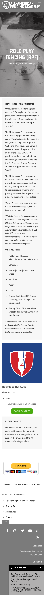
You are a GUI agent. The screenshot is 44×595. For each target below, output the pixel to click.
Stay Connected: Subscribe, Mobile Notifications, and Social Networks (26, 575)
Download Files (22, 411)
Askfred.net (11, 511)
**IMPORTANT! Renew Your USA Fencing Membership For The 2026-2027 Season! (26, 590)
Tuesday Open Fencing (20, 584)
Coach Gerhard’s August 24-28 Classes (24, 580)
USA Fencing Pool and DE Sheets (20, 500)
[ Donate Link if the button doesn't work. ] (22, 485)
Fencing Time (11, 506)
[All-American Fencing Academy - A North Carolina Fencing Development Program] (21, 8)
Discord (9, 517)
